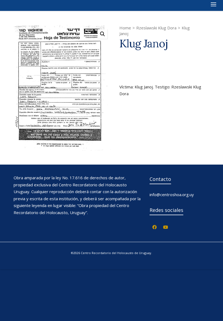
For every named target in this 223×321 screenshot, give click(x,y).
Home (125, 27)
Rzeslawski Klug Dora (156, 27)
